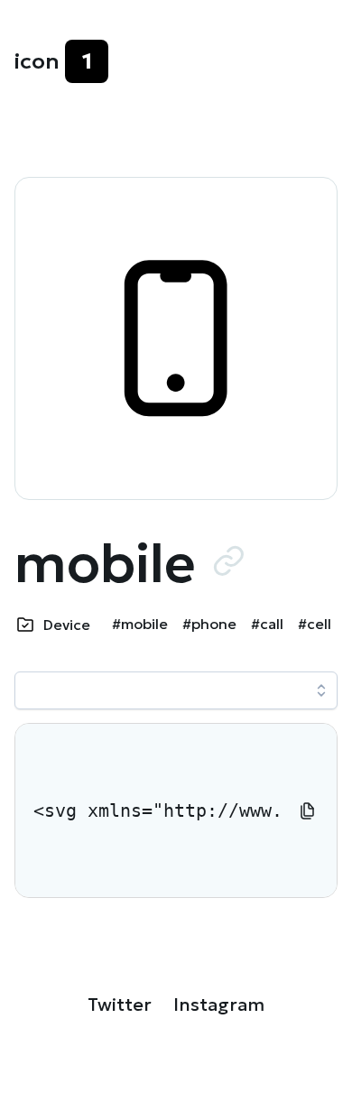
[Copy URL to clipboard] (228, 560)
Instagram (218, 1004)
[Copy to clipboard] (308, 810)
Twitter (120, 1004)
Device (66, 625)
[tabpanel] (176, 810)
